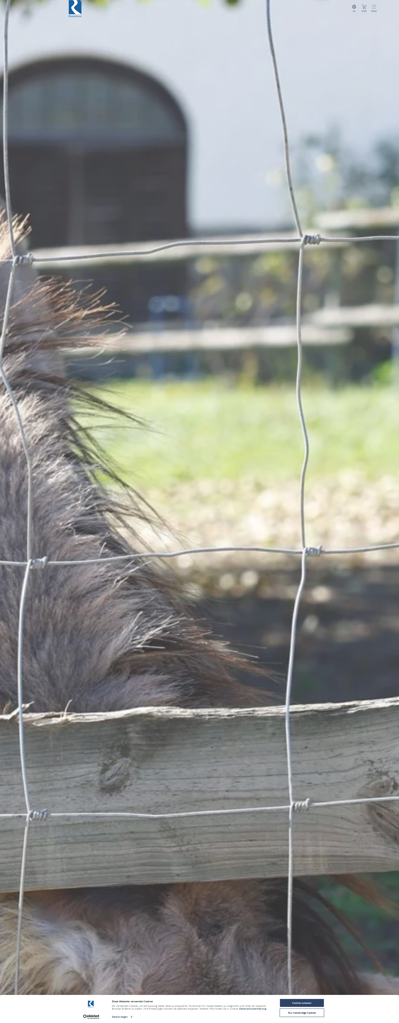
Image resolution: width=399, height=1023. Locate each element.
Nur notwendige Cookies (302, 1012)
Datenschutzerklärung (252, 1008)
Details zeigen (120, 1016)
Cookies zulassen (302, 1003)
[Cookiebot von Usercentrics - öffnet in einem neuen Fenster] (91, 1017)
